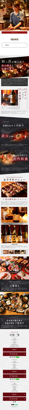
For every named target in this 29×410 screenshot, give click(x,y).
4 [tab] (23, 252)
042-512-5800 (14, 387)
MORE (7, 45)
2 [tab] (11, 252)
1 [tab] (6, 252)
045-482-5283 (14, 342)
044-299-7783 (14, 365)
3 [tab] (17, 252)
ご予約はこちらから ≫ (14, 32)
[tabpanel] (14, 236)
